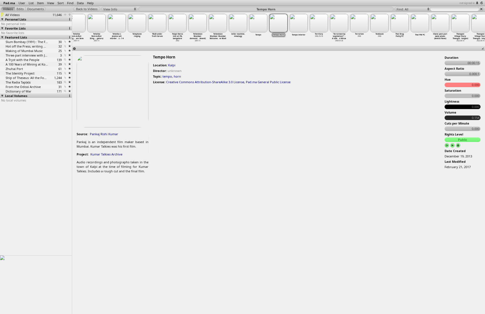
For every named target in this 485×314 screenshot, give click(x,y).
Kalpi (171, 65)
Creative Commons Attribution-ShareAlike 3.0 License (205, 82)
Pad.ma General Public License (268, 82)
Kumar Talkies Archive (106, 154)
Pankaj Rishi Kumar (104, 134)
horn (177, 76)
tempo (167, 76)
